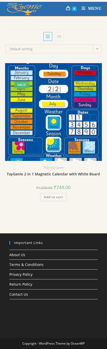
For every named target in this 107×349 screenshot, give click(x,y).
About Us (17, 254)
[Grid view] (47, 36)
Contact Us (18, 294)
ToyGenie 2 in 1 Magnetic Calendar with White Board (53, 174)
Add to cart (53, 197)
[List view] (59, 36)
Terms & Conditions (26, 264)
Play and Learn (53, 167)
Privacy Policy (20, 274)
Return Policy (20, 284)
